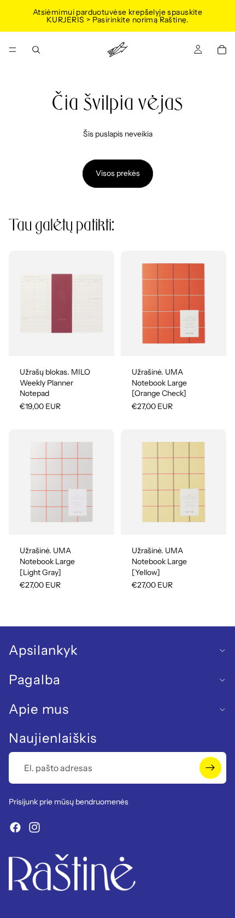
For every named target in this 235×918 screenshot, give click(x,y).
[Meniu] (12, 49)
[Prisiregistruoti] (210, 767)
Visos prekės (118, 173)
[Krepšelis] (222, 50)
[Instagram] (34, 827)
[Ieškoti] (36, 50)
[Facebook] (15, 827)
